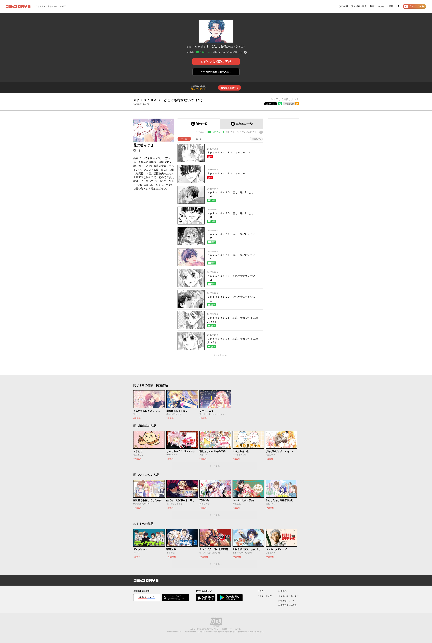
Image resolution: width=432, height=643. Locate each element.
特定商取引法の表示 (287, 605)
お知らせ (262, 591)
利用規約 (282, 591)
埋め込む (290, 104)
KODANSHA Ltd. (175, 632)
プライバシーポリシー (288, 596)
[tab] (199, 124)
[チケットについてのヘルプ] (245, 52)
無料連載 (343, 6)
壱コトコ (138, 150)
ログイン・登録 (385, 6)
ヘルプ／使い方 (265, 596)
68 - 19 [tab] (184, 139)
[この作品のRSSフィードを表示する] (297, 103)
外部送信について (286, 600)
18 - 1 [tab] (198, 139)
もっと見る (219, 355)
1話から (257, 139)
